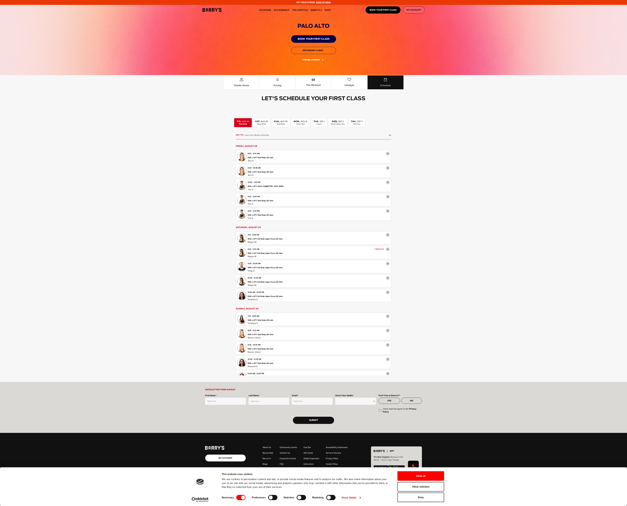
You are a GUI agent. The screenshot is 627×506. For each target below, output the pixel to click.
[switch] (272, 497)
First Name (211, 395)
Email (295, 395)
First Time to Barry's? (389, 395)
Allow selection (421, 486)
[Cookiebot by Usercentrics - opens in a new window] (200, 499)
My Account (414, 10)
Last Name (254, 395)
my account (225, 458)
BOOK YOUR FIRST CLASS (383, 10)
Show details (349, 497)
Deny (421, 497)
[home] (211, 10)
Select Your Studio (344, 395)
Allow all (421, 475)
